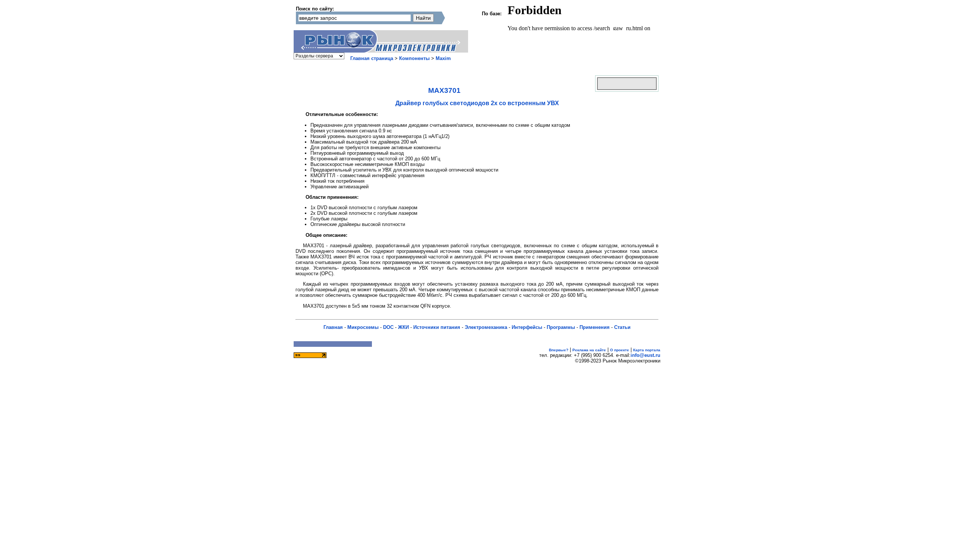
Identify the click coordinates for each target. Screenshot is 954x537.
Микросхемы (363, 327)
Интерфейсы (527, 327)
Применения (594, 327)
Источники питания (436, 327)
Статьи (622, 327)
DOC (388, 327)
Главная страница (371, 58)
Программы (561, 327)
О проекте (619, 350)
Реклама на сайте (589, 350)
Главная (333, 327)
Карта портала (646, 350)
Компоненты (414, 58)
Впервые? (558, 350)
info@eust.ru (645, 355)
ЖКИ (403, 327)
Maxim (443, 58)
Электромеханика (486, 327)
